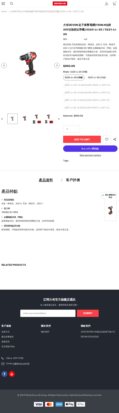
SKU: (65, 39)
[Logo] (60, 3)
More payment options (90, 155)
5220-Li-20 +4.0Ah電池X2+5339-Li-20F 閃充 (87, 85)
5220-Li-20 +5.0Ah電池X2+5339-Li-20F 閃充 (87, 92)
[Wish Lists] (106, 139)
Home (4, 11)
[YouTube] (12, 374)
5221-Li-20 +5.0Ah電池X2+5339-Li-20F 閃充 (87, 108)
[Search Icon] (11, 3)
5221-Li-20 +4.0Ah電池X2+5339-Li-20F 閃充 (87, 100)
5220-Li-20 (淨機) (74, 77)
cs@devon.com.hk (20, 363)
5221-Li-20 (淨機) (97, 77)
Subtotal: (68, 116)
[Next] (56, 65)
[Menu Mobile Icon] (3, 3)
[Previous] (4, 65)
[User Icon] (106, 3)
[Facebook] (4, 374)
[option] (30, 65)
